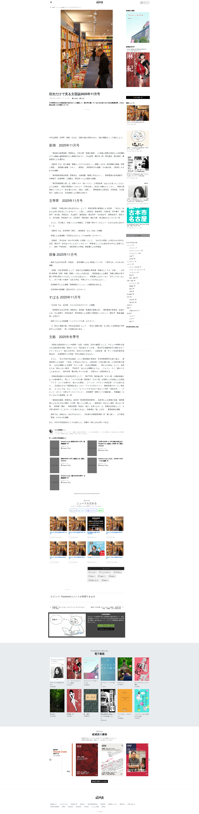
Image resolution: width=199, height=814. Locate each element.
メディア (130, 264)
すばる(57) (93, 572)
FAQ (112, 625)
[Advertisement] (87, 121)
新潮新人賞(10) (94, 580)
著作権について (112, 804)
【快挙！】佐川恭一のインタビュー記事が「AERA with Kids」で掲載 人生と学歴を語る (105, 607)
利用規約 (102, 804)
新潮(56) (112, 576)
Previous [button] (127, 71)
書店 (131, 289)
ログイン (146, 2)
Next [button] (148, 71)
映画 (131, 275)
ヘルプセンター (63, 804)
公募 (131, 256)
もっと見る (138, 235)
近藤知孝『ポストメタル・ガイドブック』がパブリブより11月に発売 (68, 607)
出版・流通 (131, 280)
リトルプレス (133, 272)
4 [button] (134, 92)
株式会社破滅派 (54, 806)
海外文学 (132, 302)
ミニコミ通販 (95, 806)
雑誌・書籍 (133, 278)
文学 (129, 297)
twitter (63, 806)
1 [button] (127, 92)
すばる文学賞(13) (105, 572)
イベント (130, 245)
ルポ (131, 319)
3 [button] (132, 92)
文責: (86, 431)
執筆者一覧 (74, 804)
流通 (131, 291)
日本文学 (132, 300)
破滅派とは (53, 804)
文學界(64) (118, 572)
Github (103, 806)
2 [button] (129, 92)
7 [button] (141, 92)
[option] (138, 71)
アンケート (133, 248)
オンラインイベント (135, 251)
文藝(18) (92, 576)
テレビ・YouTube (135, 267)
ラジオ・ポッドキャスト (137, 270)
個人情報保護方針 (93, 804)
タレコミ (100, 625)
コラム (131, 316)
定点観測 (75, 98)
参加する (82, 804)
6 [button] (139, 92)
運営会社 (122, 804)
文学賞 (82, 98)
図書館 (132, 286)
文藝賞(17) (102, 576)
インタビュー (131, 261)
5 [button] (136, 92)
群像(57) (105, 580)
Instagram (78, 806)
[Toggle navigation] (51, 2)
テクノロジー (134, 283)
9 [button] (146, 92)
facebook (70, 806)
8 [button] (143, 92)
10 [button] (148, 92)
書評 (131, 321)
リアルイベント (134, 253)
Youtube (86, 806)
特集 (129, 308)
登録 (142, 2)
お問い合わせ (131, 804)
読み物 (129, 313)
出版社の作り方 (134, 310)
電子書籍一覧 (138, 97)
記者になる (107, 625)
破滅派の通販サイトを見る (99, 781)
